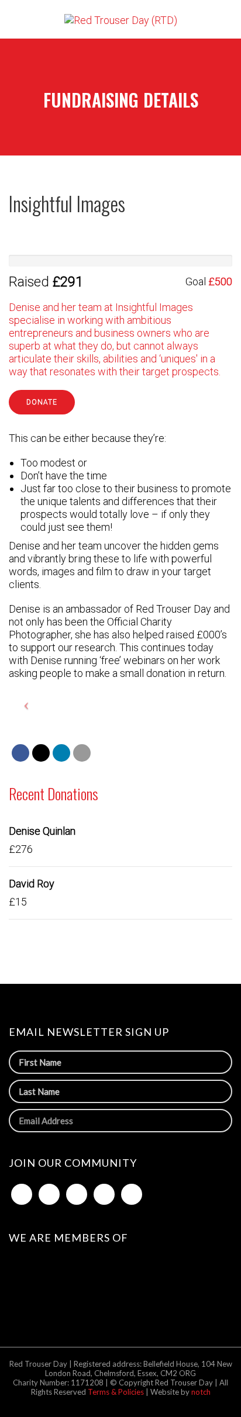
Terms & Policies (117, 1392)
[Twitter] (49, 1194)
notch (201, 1392)
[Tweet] (41, 753)
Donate (41, 402)
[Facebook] (21, 1194)
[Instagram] (104, 1194)
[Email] (82, 753)
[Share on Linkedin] (61, 753)
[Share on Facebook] (20, 753)
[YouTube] (131, 1194)
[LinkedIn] (76, 1194)
